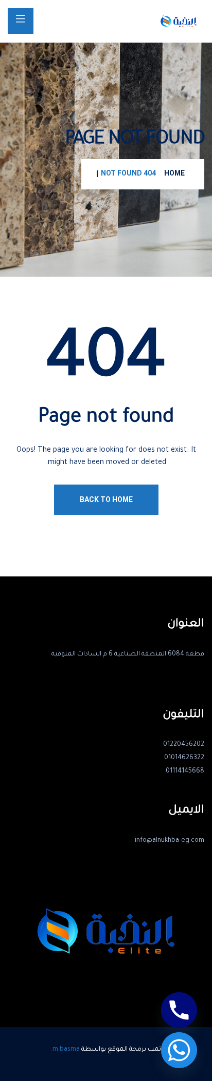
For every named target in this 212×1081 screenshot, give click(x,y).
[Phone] (179, 1010)
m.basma (66, 1049)
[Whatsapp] (179, 1050)
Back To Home (106, 499)
